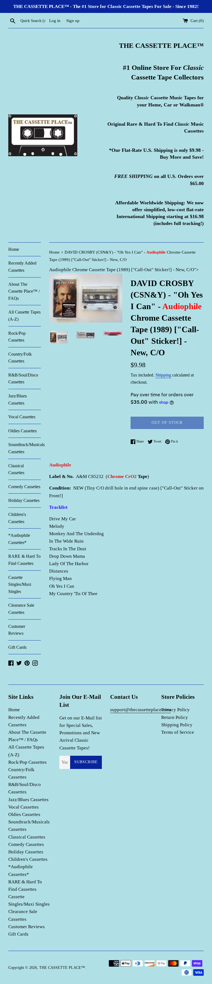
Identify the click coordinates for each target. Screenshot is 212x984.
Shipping (163, 375)
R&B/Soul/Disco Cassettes (23, 378)
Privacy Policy (175, 709)
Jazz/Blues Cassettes (17, 399)
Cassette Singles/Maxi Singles (19, 584)
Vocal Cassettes (21, 416)
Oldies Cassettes (22, 430)
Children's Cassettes (17, 518)
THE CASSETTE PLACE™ (62, 968)
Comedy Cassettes (24, 486)
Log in (54, 20)
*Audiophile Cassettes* (19, 539)
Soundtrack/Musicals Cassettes (24, 448)
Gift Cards (17, 647)
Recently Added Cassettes (22, 267)
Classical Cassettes (16, 469)
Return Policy (174, 717)
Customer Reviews (16, 630)
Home (13, 249)
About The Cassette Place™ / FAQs (24, 291)
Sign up (73, 20)
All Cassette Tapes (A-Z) (24, 315)
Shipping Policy (176, 724)
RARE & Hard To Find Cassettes (24, 560)
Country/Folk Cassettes (20, 358)
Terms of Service (177, 732)
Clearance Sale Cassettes (21, 609)
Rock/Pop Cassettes (17, 337)
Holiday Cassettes (23, 500)
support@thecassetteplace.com (140, 709)
